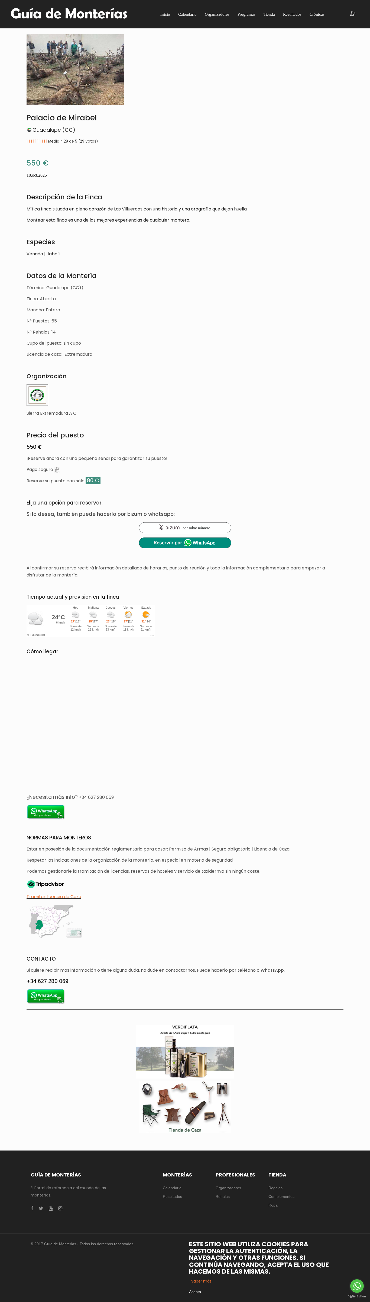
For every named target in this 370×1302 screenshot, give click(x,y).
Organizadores (228, 1188)
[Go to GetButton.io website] (357, 1296)
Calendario (172, 1188)
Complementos (281, 1196)
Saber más (201, 1281)
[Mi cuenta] (353, 14)
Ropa (273, 1205)
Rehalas (223, 1196)
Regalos (275, 1188)
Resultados (172, 1196)
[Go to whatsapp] (357, 1286)
